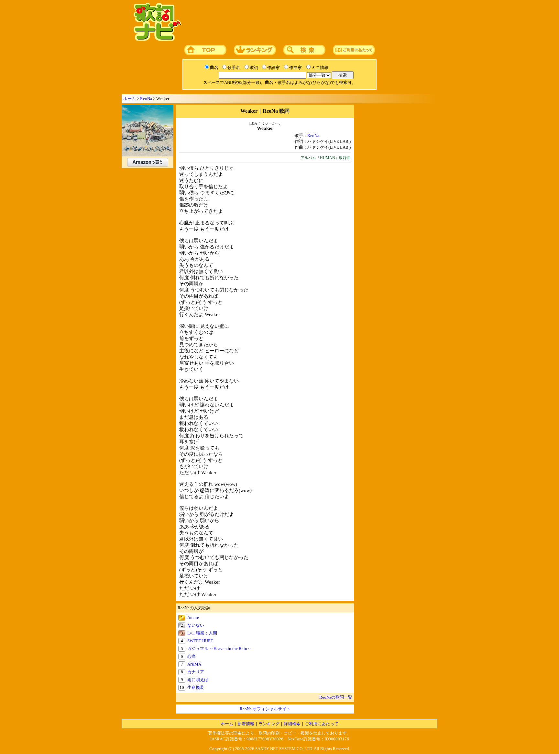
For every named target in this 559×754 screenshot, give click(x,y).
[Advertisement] (307, 22)
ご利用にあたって (321, 723)
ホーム (129, 98)
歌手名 (233, 67)
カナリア (195, 671)
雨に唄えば (197, 679)
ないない (195, 625)
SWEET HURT (200, 640)
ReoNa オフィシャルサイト (265, 708)
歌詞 (254, 67)
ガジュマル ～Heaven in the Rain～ (219, 648)
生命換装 (195, 687)
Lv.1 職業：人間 (202, 633)
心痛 (191, 656)
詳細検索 (292, 723)
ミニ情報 (320, 67)
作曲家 (295, 67)
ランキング (269, 723)
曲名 (214, 67)
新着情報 (245, 723)
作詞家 (273, 67)
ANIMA (194, 664)
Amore (193, 617)
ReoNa (146, 98)
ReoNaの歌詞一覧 (335, 697)
